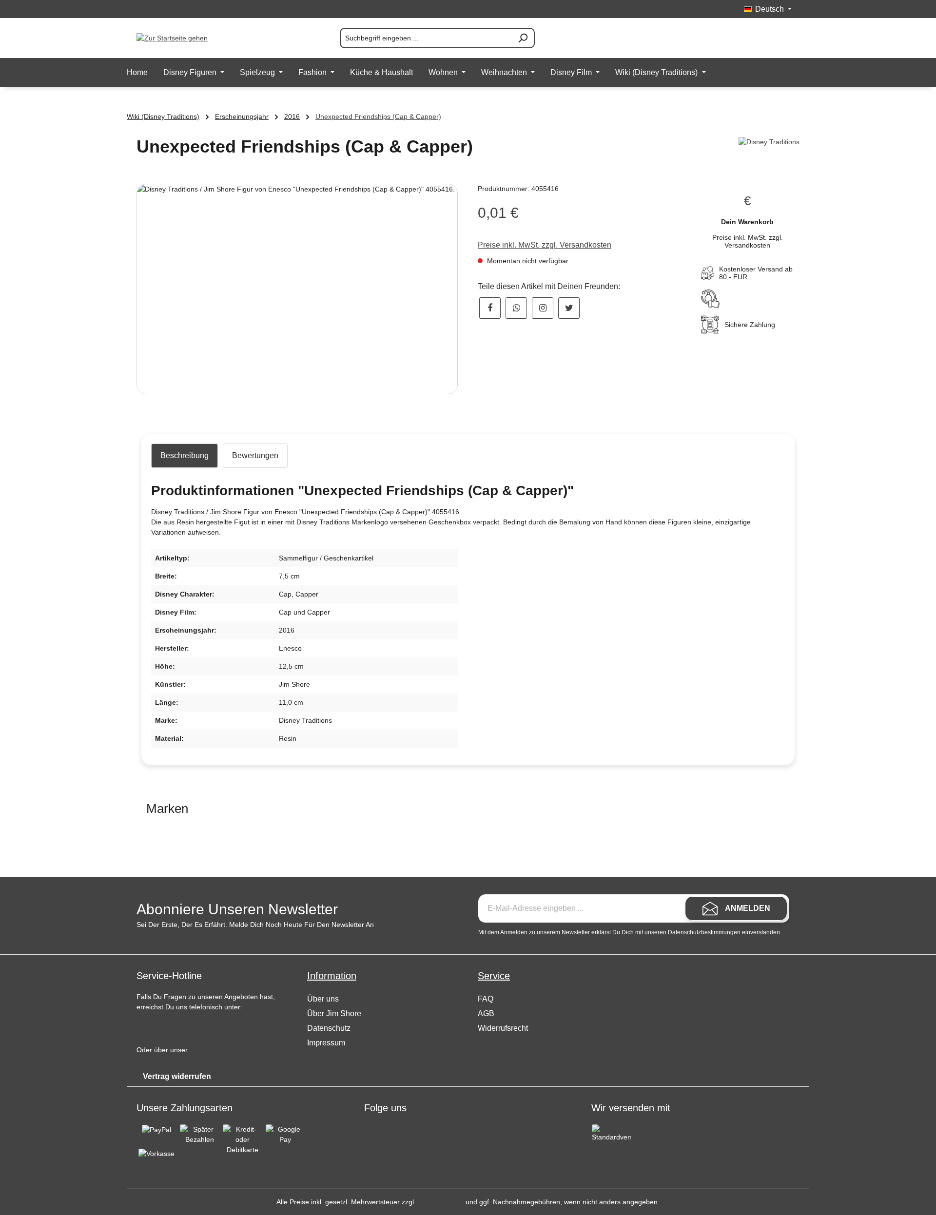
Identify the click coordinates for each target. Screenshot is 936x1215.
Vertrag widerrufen (177, 1076)
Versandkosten (441, 1202)
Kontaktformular (214, 1050)
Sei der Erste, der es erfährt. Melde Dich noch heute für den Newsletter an (255, 924)
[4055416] (297, 289)
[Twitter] (569, 308)
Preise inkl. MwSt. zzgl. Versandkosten (544, 245)
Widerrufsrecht (503, 1028)
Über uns (323, 999)
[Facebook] (490, 308)
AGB (486, 1013)
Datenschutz (329, 1028)
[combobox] (426, 38)
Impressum (326, 1043)
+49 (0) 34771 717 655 (181, 1026)
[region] (297, 289)
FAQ (485, 999)
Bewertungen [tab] (255, 455)
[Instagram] (542, 308)
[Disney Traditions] (769, 142)
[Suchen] (523, 38)
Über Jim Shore (334, 1013)
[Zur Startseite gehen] (185, 38)
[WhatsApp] (516, 308)
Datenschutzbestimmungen (704, 932)
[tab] (184, 456)
